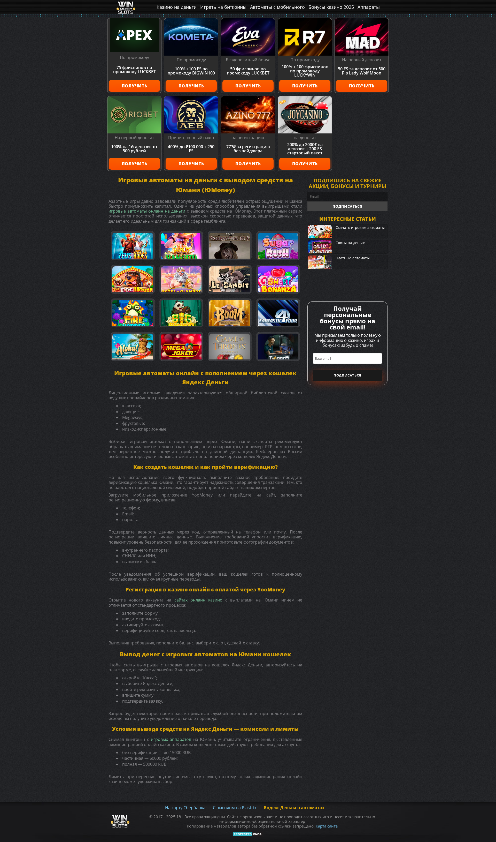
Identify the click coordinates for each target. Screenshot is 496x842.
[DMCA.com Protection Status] (248, 834)
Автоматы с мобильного (277, 7)
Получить (134, 86)
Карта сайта (327, 826)
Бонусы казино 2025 (331, 7)
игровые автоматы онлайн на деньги (147, 211)
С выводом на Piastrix (234, 807)
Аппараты (369, 7)
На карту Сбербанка (185, 807)
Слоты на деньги (351, 242)
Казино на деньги (177, 7)
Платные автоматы (353, 257)
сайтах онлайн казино (198, 600)
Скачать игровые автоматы (360, 227)
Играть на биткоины (223, 7)
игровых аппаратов (171, 739)
